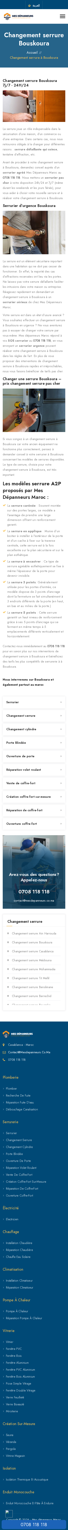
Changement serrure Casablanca (33, 951)
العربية (36, 5)
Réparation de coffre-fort (24, 810)
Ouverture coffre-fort (21, 824)
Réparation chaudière (19, 1250)
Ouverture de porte (20, 756)
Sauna (9, 1435)
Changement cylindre (21, 729)
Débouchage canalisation (22, 1109)
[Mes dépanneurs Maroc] (18, 16)
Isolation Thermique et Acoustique (27, 1479)
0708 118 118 (11, 178)
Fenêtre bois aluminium (20, 1376)
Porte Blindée (16, 743)
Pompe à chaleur (17, 1311)
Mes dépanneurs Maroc (46, 1520)
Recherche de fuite (18, 1095)
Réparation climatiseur (19, 1287)
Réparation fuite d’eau (20, 1102)
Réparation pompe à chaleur (24, 1318)
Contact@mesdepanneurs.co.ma (29, 1052)
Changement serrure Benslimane (32, 987)
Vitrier (9, 1342)
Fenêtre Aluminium (17, 1363)
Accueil (32, 52)
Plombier (11, 1088)
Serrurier (12, 702)
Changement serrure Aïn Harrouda (34, 933)
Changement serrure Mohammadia (33, 969)
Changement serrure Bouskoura (32, 942)
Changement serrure (20, 716)
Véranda (11, 1442)
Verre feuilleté (15, 1397)
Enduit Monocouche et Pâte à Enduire (30, 1503)
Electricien (12, 1219)
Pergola (11, 1449)
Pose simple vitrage (18, 1383)
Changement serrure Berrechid (31, 996)
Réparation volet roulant (23, 770)
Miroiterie (12, 1411)
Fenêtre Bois (14, 1356)
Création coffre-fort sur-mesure (28, 797)
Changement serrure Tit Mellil (31, 978)
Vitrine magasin (15, 1456)
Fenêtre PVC (14, 1349)
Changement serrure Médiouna (31, 960)
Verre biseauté (15, 1404)
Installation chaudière (19, 1243)
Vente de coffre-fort (20, 783)
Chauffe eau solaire (18, 1257)
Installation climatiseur (19, 1280)
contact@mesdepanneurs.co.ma (34, 901)
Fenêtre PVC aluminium (20, 1370)
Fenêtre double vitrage (21, 1390)
